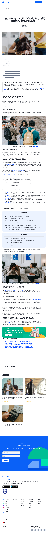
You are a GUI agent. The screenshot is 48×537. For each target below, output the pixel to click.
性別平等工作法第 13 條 (11, 164)
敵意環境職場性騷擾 (9, 61)
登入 (33, 2)
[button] (24, 522)
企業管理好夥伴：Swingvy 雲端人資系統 (11, 75)
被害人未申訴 (6, 69)
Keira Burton (35, 146)
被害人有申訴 (6, 67)
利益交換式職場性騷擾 (9, 63)
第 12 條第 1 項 (8, 198)
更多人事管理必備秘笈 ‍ (9, 77)
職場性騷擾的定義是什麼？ (9, 59)
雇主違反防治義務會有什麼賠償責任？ (12, 73)
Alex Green (37, 283)
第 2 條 (6, 192)
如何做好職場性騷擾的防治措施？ (10, 65)
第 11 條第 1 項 (8, 195)
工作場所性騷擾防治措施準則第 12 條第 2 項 (13, 290)
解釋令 (35, 84)
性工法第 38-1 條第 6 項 (30, 301)
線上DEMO (39, 2)
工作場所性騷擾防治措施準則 (18, 170)
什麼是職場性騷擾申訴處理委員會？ (12, 71)
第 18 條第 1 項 (8, 202)
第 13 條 (6, 199)
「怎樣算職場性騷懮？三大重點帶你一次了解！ (15, 100)
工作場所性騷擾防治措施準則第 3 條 (10, 174)
